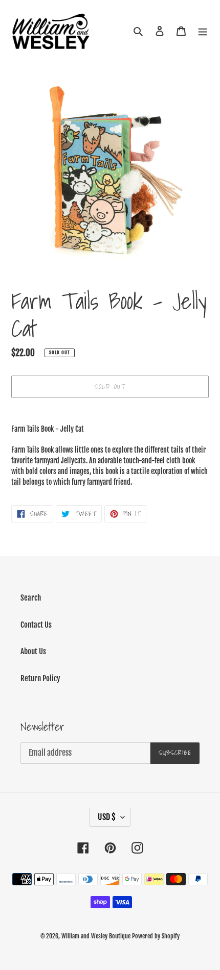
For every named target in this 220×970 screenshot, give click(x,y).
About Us (33, 651)
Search (30, 598)
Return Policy (40, 678)
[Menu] (202, 31)
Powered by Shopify (156, 936)
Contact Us (36, 625)
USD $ (107, 817)
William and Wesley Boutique (95, 936)
